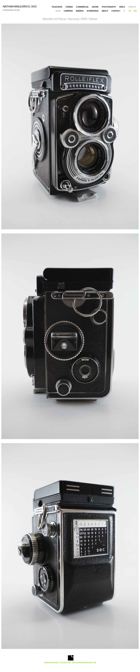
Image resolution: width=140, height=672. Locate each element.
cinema (69, 6)
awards (80, 10)
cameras (68, 10)
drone (95, 6)
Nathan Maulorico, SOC (20, 6)
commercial (82, 6)
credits (132, 6)
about (105, 10)
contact (115, 10)
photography (109, 6)
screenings (92, 10)
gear (58, 10)
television (57, 6)
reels (122, 6)
